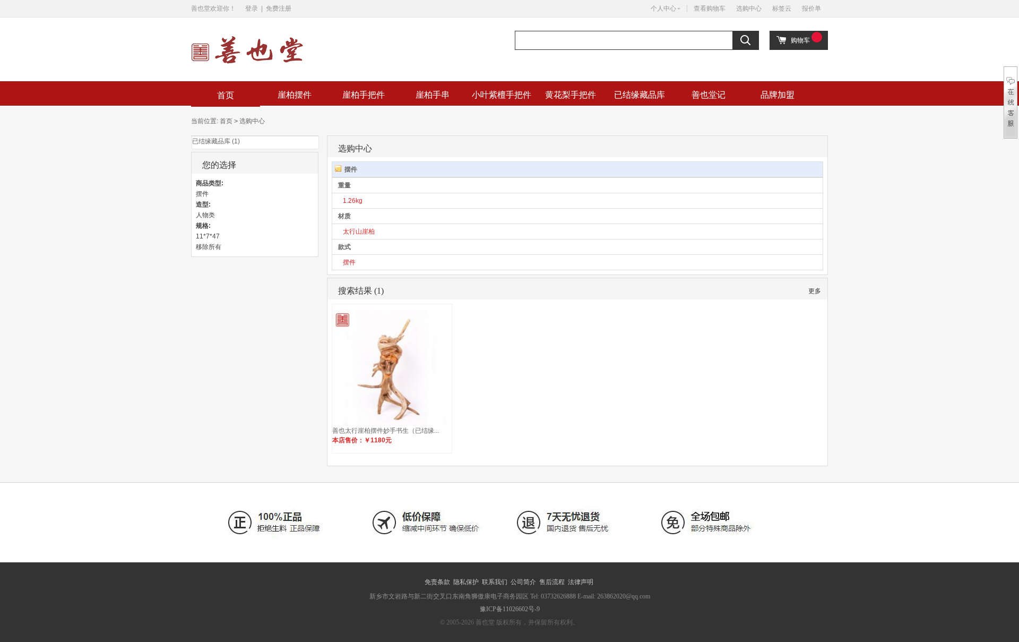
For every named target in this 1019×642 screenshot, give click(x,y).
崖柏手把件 (363, 94)
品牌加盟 (778, 94)
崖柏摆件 (295, 94)
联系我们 (494, 582)
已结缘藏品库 (639, 94)
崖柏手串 (433, 94)
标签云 (781, 8)
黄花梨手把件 (570, 94)
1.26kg (352, 200)
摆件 (349, 262)
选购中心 (749, 8)
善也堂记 (709, 94)
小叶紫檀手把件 (501, 94)
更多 (814, 291)
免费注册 (278, 8)
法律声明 (580, 582)
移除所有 (208, 247)
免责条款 (437, 582)
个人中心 (663, 8)
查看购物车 (710, 8)
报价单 (811, 8)
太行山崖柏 (359, 231)
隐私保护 (466, 582)
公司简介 (523, 582)
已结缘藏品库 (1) (216, 141)
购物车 (800, 40)
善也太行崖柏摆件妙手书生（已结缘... (385, 430)
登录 (251, 8)
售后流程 (552, 582)
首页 (225, 95)
